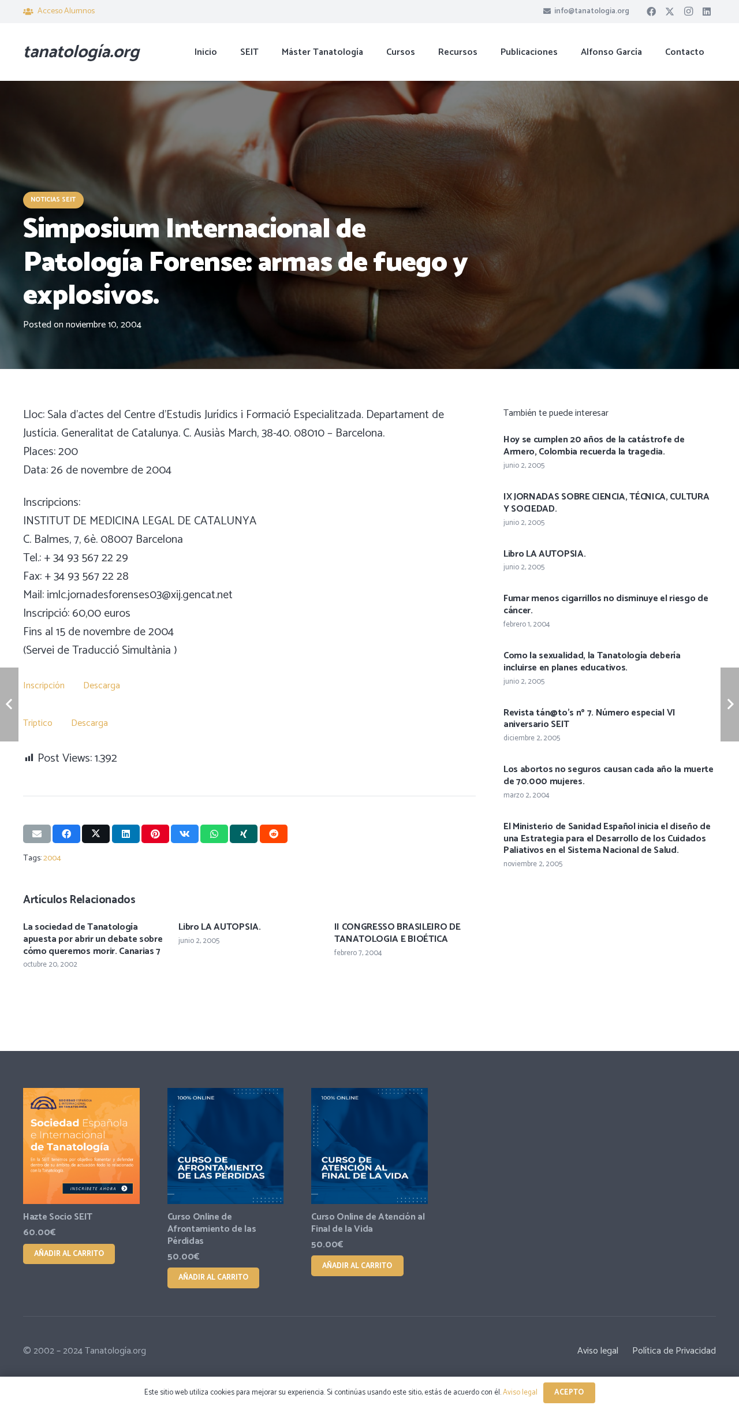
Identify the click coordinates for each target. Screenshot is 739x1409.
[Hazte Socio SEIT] (81, 1146)
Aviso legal (597, 1351)
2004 (52, 858)
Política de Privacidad (674, 1351)
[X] (669, 11)
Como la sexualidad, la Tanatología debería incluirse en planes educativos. (592, 662)
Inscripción (45, 686)
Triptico (39, 723)
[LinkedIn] (706, 11)
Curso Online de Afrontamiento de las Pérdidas (211, 1229)
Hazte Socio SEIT (57, 1217)
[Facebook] (651, 11)
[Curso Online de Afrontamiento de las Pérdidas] (225, 1146)
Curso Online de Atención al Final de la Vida (367, 1223)
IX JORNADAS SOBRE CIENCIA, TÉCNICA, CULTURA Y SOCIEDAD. (606, 503)
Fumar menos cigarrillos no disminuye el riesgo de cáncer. (605, 604)
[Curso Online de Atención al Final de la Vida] (369, 1146)
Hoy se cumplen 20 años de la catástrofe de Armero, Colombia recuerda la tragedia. (594, 446)
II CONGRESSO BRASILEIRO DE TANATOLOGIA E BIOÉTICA (397, 933)
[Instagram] (688, 11)
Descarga (101, 686)
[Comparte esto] (66, 834)
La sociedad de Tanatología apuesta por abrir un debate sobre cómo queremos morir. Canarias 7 (92, 939)
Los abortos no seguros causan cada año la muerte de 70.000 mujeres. (608, 775)
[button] (423, 51)
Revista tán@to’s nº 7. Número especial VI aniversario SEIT (589, 719)
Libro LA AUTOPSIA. (219, 927)
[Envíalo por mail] (37, 834)
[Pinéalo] (155, 834)
